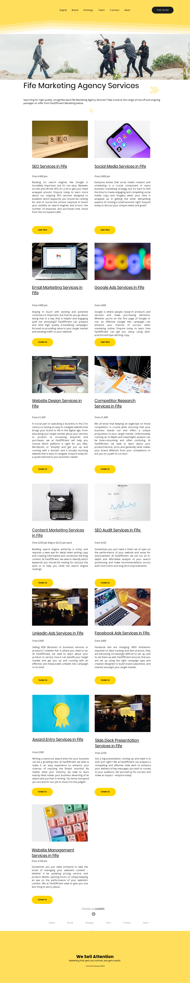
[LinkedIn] (93, 914)
